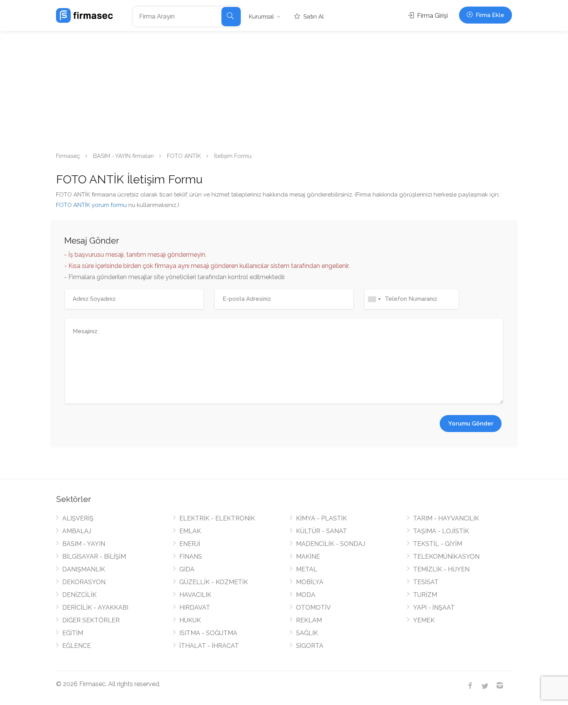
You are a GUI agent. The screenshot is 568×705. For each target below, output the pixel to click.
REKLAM (309, 620)
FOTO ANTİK (184, 156)
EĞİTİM (72, 633)
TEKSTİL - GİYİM (437, 543)
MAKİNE (308, 556)
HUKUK (190, 620)
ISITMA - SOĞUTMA (208, 633)
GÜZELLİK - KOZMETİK (213, 582)
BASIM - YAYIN (83, 543)
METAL (306, 569)
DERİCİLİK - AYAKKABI (95, 607)
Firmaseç (68, 156)
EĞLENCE (76, 645)
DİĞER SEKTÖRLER (91, 620)
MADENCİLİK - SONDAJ (330, 543)
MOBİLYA (309, 582)
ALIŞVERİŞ (78, 518)
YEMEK (424, 620)
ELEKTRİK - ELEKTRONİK (217, 518)
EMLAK (190, 531)
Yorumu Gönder (470, 423)
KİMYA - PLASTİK (321, 518)
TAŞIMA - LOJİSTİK (441, 531)
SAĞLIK (307, 633)
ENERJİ (189, 543)
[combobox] (374, 299)
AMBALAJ (76, 531)
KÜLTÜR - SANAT (321, 531)
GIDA (186, 569)
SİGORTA (309, 645)
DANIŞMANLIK (83, 569)
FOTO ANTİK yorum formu (91, 205)
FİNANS (190, 556)
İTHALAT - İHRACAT (209, 645)
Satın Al (313, 16)
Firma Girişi (431, 15)
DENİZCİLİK (79, 594)
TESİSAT (426, 582)
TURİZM (425, 594)
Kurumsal (261, 16)
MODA (305, 594)
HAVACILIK (195, 594)
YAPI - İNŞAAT (434, 607)
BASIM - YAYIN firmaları (123, 156)
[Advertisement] (284, 89)
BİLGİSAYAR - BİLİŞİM (94, 556)
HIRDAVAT (194, 607)
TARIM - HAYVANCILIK (446, 518)
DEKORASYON (83, 582)
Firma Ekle (489, 15)
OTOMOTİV (313, 607)
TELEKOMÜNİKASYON (446, 556)
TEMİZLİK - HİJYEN (441, 569)
